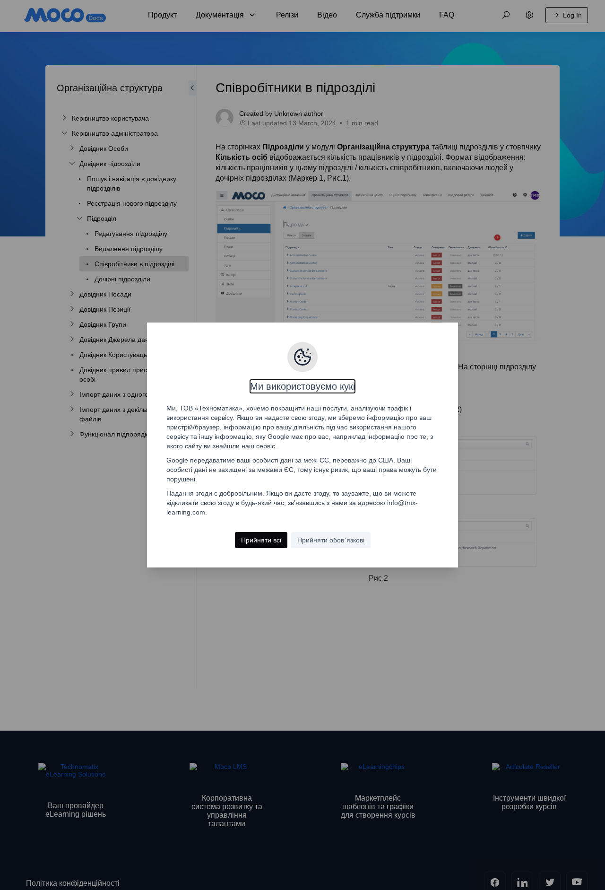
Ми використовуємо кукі (302, 386)
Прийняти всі (261, 540)
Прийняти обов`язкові (330, 540)
